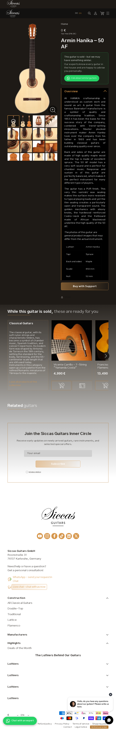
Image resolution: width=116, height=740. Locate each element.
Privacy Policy (62, 724)
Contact (67, 727)
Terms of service (80, 724)
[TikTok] (62, 536)
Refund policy (45, 724)
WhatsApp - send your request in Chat (32, 579)
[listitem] (13, 121)
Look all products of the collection (23, 383)
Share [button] (67, 297)
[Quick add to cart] (61, 386)
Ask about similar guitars (84, 78)
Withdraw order (99, 727)
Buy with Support (85, 286)
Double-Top (15, 608)
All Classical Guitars (20, 603)
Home (64, 24)
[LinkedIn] (69, 536)
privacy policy (35, 472)
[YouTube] (40, 536)
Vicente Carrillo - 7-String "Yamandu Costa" (70, 366)
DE (76, 13)
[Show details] (82, 385)
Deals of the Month (20, 648)
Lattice (12, 620)
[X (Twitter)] (76, 536)
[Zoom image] (52, 109)
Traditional (14, 614)
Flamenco (14, 625)
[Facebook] (54, 536)
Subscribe (58, 464)
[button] (108, 13)
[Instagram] (47, 536)
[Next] (105, 356)
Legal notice (81, 727)
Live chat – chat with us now (29, 587)
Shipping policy (100, 724)
